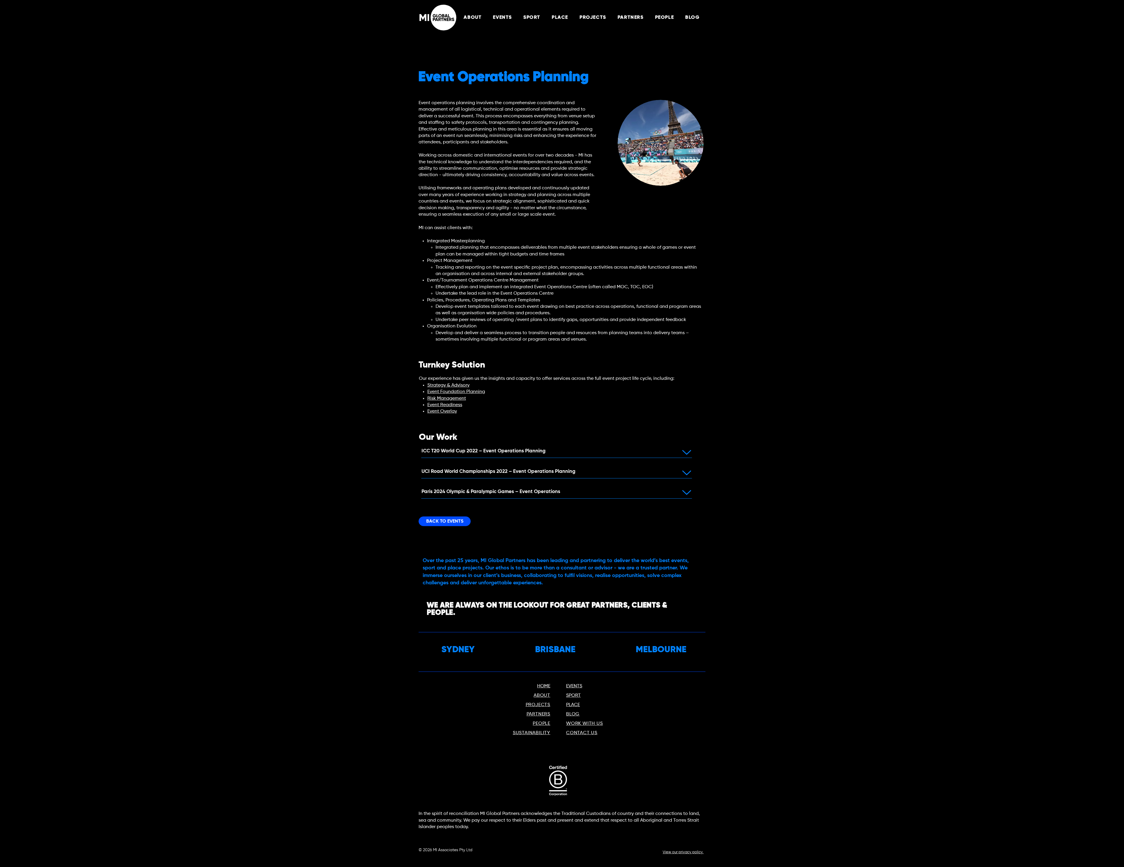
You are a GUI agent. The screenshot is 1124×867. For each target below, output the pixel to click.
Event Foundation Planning (456, 391)
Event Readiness (444, 405)
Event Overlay (442, 411)
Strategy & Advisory (448, 385)
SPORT (573, 695)
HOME (543, 686)
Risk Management (446, 398)
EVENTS (574, 686)
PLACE (573, 705)
